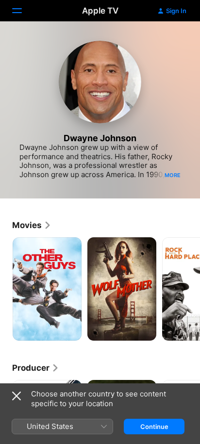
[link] (31, 225)
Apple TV (100, 11)
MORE (173, 175)
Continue (154, 426)
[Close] (16, 396)
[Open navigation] (22, 10)
